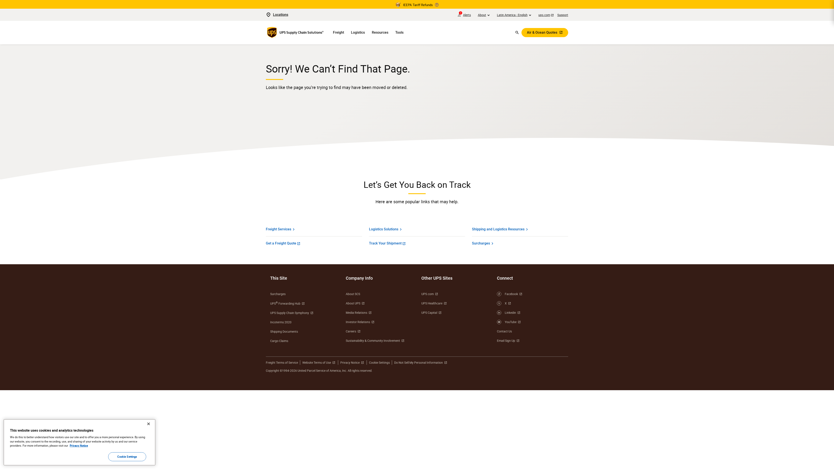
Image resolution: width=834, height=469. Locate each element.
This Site (278, 278)
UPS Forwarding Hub (285, 303)
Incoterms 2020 (280, 322)
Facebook (511, 294)
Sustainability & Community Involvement (373, 341)
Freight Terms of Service (282, 362)
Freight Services (278, 229)
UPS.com (427, 294)
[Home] (296, 33)
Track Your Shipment (385, 243)
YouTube (510, 322)
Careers (351, 331)
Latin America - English (512, 15)
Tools (399, 32)
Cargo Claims (279, 341)
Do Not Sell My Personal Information (418, 362)
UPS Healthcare (431, 303)
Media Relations (356, 312)
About (482, 15)
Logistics (358, 32)
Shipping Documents (284, 331)
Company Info (359, 278)
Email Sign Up (506, 341)
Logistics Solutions (383, 229)
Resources (380, 32)
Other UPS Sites (436, 278)
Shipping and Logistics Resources (498, 229)
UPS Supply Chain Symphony (289, 313)
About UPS (353, 303)
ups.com (544, 15)
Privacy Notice (350, 362)
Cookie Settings (127, 456)
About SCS (353, 294)
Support (562, 15)
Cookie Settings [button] (379, 362)
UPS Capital (429, 312)
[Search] (517, 32)
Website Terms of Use (316, 362)
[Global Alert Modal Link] (437, 5)
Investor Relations (358, 322)
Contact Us (504, 331)
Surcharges (481, 243)
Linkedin (510, 312)
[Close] (148, 424)
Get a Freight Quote (281, 243)
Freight (338, 32)
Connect (505, 278)
